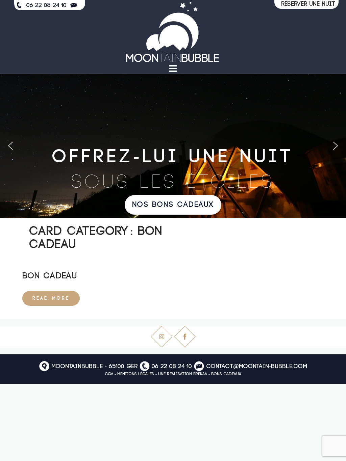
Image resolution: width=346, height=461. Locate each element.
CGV (109, 374)
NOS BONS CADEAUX (173, 205)
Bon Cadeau (49, 276)
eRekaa (200, 374)
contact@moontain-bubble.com (256, 367)
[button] (10, 145)
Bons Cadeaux (226, 374)
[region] (173, 146)
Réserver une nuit (308, 4)
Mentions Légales (135, 374)
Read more (51, 298)
